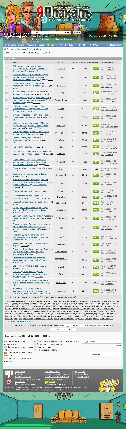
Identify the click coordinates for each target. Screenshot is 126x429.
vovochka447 (67, 311)
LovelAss (16, 306)
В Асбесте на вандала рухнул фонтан (30, 174)
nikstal (61, 169)
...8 (38, 103)
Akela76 (61, 68)
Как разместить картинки (57, 376)
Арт (61, 45)
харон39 (98, 314)
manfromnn (46, 309)
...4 (37, 240)
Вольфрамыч (111, 163)
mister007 (46, 306)
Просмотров (85, 62)
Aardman (64, 309)
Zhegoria (18, 319)
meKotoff (61, 140)
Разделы (12, 45)
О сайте (35, 39)
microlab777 (61, 133)
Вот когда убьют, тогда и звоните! (28, 168)
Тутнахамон (111, 253)
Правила (68, 39)
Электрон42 (10, 321)
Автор (61, 62)
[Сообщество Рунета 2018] (102, 385)
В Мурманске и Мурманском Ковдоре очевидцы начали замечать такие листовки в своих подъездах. (30, 77)
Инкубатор (52, 45)
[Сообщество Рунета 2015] (109, 385)
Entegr (83, 306)
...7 (48, 94)
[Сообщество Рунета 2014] (116, 385)
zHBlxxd (9, 311)
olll (107, 275)
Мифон (50, 319)
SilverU (67, 316)
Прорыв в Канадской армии (26, 191)
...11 (14, 120)
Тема (15, 62)
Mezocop (99, 316)
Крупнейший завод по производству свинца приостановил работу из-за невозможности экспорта (30, 162)
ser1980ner (18, 304)
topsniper (59, 316)
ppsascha (110, 219)
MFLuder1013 (111, 238)
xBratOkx (107, 306)
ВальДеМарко (33, 314)
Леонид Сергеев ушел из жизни (27, 202)
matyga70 (110, 94)
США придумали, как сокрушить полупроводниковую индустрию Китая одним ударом (31, 274)
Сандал (109, 87)
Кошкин (8, 304)
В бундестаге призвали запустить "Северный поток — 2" (29, 197)
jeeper (101, 311)
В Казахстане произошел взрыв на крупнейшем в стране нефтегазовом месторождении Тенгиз (30, 291)
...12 (26, 212)
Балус (94, 311)
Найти (77, 32)
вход (114, 35)
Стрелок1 (61, 291)
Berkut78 (61, 244)
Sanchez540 (54, 311)
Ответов (73, 62)
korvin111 (48, 301)
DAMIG (22, 314)
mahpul (90, 316)
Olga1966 (79, 319)
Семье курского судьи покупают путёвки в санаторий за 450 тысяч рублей (33, 217)
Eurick (99, 309)
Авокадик (36, 306)
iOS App (81, 371)
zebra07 (109, 184)
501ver (109, 198)
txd (61, 319)
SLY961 (15, 314)
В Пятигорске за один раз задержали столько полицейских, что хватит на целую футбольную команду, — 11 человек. (33, 182)
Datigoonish (61, 203)
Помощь (59, 39)
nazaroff (109, 155)
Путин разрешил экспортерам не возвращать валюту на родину (28, 84)
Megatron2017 (61, 260)
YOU (29, 306)
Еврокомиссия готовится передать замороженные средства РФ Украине (30, 259)
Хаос (41, 45)
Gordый (109, 229)
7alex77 (44, 311)
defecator (61, 85)
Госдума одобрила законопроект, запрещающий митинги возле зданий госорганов (30, 237)
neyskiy (67, 304)
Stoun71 (83, 301)
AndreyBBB (46, 314)
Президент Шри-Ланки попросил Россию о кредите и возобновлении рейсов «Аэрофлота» (33, 251)
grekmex (109, 118)
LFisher (19, 316)
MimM (108, 192)
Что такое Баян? (52, 371)
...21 (38, 128)
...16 (14, 231)
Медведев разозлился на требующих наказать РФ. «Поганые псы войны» (30, 208)
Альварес (61, 210)
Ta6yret (88, 319)
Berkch (56, 309)
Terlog (113, 314)
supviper (105, 301)
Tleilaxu (86, 311)
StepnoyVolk (111, 101)
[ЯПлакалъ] (16, 35)
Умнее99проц (61, 100)
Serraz (72, 314)
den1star (64, 314)
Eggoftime (28, 316)
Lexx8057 (27, 311)
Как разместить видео (55, 379)
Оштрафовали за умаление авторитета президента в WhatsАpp (31, 132)
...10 (34, 111)
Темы (66, 32)
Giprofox (61, 197)
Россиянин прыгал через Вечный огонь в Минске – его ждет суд (32, 92)
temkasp (93, 304)
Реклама (35, 41)
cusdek (22, 309)
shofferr (89, 314)
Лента (21, 45)
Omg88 (61, 267)
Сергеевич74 (111, 110)
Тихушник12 (40, 319)
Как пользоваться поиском (57, 374)
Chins (110, 309)
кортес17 (110, 284)
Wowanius (110, 204)
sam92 (40, 301)
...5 (49, 134)
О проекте (20, 371)
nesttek (96, 319)
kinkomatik (110, 245)
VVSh (37, 309)
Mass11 (43, 316)
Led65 (83, 316)
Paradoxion (113, 304)
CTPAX (61, 109)
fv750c (48, 304)
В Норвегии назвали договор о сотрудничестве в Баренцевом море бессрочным (30, 68)
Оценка (95, 62)
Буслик (109, 211)
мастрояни (83, 304)
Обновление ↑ (108, 62)
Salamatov (69, 319)
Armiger (85, 309)
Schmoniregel (11, 309)
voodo (106, 314)
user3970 (110, 70)
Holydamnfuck (112, 78)
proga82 (91, 306)
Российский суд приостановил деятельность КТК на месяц (27, 139)
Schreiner (110, 268)
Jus (61, 227)
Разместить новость (55, 384)
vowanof (36, 311)
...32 (27, 262)
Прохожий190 (94, 301)
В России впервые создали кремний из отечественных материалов (31, 116)
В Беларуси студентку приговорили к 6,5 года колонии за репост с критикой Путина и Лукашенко (33, 100)
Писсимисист (111, 141)
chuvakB (75, 316)
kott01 (56, 319)
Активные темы (47, 39)
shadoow (63, 306)
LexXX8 (40, 304)
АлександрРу (111, 148)
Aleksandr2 (61, 282)
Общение (31, 45)
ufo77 (24, 306)
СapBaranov (61, 218)
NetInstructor (75, 309)
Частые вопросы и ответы (27, 379)
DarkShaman (110, 311)
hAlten (108, 176)
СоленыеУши (30, 304)
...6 (15, 88)
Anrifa (36, 316)
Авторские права (23, 376)
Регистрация (98, 35)
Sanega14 (74, 301)
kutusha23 (10, 316)
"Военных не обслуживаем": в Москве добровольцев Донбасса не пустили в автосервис (30, 125)
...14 (41, 277)
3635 (45, 53)
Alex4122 (78, 311)
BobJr (74, 304)
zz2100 (99, 306)
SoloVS (109, 261)
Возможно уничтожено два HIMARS (29, 266)
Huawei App (83, 376)
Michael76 (61, 175)
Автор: (103, 70)
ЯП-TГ (82, 45)
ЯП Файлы (70, 45)
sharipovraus (73, 306)
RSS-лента (20, 381)
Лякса (108, 134)
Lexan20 (9, 319)
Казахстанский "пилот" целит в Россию (31, 243)
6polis (66, 301)
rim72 (55, 306)
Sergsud (116, 306)
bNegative (102, 304)
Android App (83, 374)
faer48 (50, 316)
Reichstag (61, 125)
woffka (61, 93)
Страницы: (9, 53)
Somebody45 (106, 319)
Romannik (80, 314)
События (38, 49)
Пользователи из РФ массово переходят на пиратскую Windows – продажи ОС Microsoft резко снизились (33, 226)
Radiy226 (61, 162)
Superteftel (28, 319)
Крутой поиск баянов (41, 36)
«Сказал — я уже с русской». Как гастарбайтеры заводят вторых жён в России (30, 108)
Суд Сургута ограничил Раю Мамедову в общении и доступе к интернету (32, 152)
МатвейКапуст (112, 127)
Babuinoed (115, 301)
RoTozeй (56, 314)
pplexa (8, 306)
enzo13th (18, 311)
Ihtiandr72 (57, 301)
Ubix (61, 77)
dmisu (8, 314)
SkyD (92, 309)
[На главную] (5, 45)
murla (61, 147)
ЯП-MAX (94, 45)
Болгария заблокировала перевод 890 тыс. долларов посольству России (31, 281)
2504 (24, 53)
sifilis (104, 309)
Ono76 (61, 237)
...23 (27, 268)
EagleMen (108, 316)
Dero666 (30, 309)
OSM (61, 274)
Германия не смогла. (22, 147)
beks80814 (58, 304)
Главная (11, 49)
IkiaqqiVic (110, 292)
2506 (37, 53)
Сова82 (61, 191)
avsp (108, 170)
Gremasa (61, 153)
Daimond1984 (61, 251)
